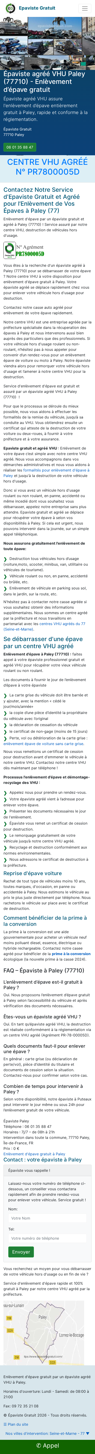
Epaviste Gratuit (37, 8)
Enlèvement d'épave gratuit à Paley (34, 1154)
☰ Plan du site (15, 1424)
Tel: (11, 1229)
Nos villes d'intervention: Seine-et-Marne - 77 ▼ (47, 1433)
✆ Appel (47, 1445)
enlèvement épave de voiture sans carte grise (43, 743)
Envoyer (21, 1252)
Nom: (13, 1209)
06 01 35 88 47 (19, 147)
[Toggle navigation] (84, 8)
